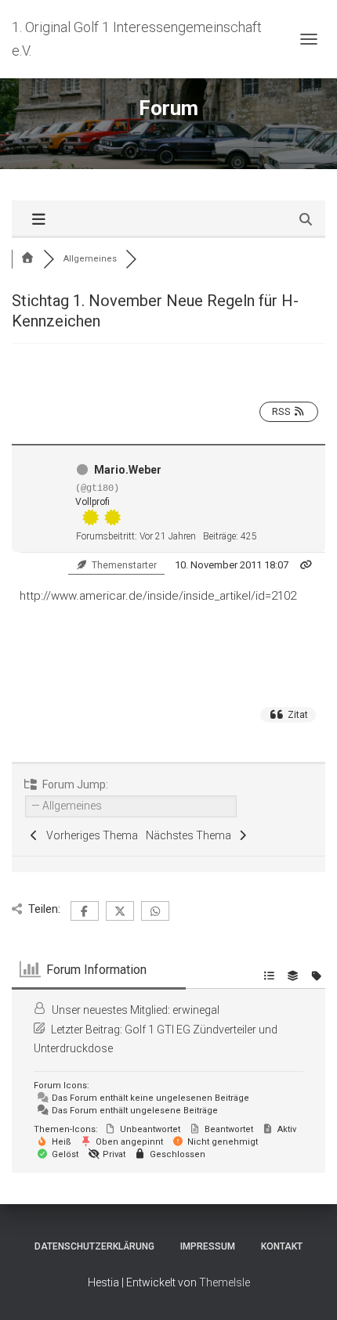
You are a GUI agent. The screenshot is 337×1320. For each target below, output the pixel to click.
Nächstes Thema (191, 835)
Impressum (207, 1246)
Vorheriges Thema (90, 835)
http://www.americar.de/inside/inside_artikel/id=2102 (158, 596)
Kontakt (282, 1246)
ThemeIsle (224, 1282)
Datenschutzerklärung (94, 1246)
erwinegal (195, 1010)
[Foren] (27, 259)
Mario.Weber (127, 469)
